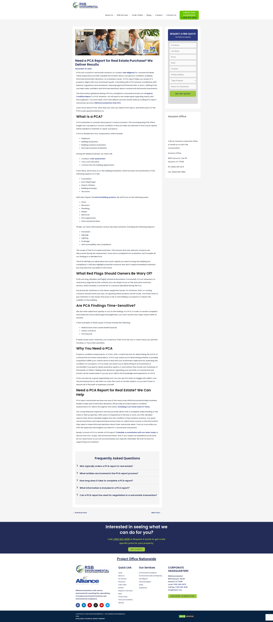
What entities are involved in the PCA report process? (109, 473)
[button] (117, 466)
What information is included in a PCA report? (105, 487)
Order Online (137, 15)
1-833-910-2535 (121, 539)
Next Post (156, 512)
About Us (109, 15)
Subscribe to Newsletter (182, 596)
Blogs (149, 15)
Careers (158, 15)
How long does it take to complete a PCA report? (106, 480)
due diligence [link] (129, 72)
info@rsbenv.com (175, 590)
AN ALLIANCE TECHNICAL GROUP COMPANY (90, 619)
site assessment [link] (98, 158)
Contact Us (171, 15)
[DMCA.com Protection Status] (187, 616)
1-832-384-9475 (179, 584)
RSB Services (122, 15)
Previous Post (80, 512)
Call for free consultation (189, 15)
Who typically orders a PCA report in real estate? (106, 466)
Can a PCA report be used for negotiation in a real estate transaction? (118, 495)
